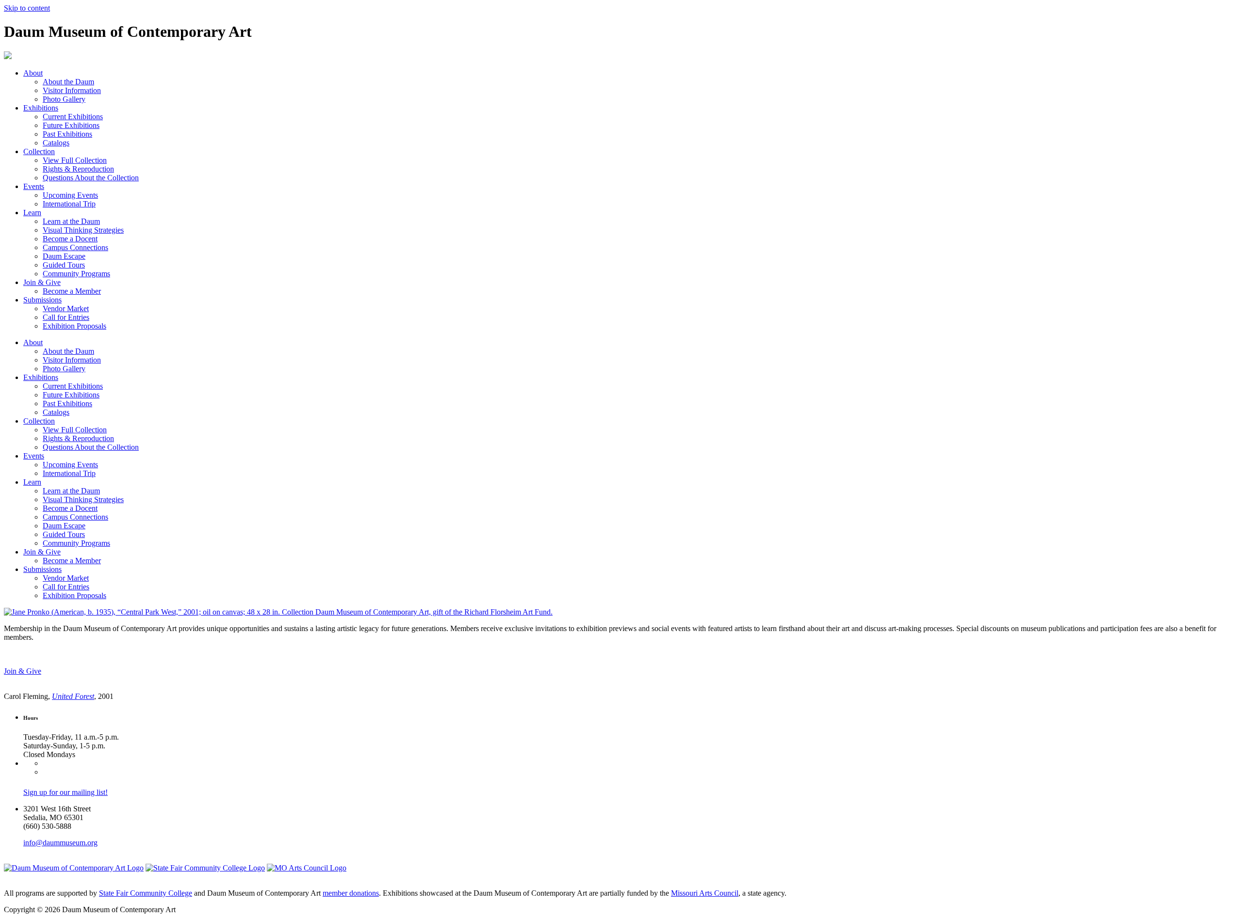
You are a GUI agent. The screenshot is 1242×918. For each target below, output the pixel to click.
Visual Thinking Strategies (83, 230)
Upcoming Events (70, 195)
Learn (32, 212)
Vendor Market (66, 308)
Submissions (42, 300)
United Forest (73, 696)
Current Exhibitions (73, 116)
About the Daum (68, 82)
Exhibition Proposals (74, 326)
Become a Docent (70, 239)
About (33, 73)
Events (33, 186)
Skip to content (27, 8)
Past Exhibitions (67, 134)
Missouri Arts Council (704, 893)
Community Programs (76, 273)
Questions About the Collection (91, 178)
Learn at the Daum (71, 221)
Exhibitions (40, 108)
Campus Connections (75, 247)
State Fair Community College (145, 893)
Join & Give (42, 282)
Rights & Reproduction (78, 169)
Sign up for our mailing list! (65, 792)
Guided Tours (64, 265)
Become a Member (72, 291)
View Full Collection (75, 160)
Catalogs (56, 143)
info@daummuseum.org (60, 843)
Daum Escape (64, 256)
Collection (39, 151)
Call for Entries (66, 317)
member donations (351, 893)
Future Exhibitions (71, 125)
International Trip (69, 204)
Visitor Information (72, 90)
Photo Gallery (64, 99)
